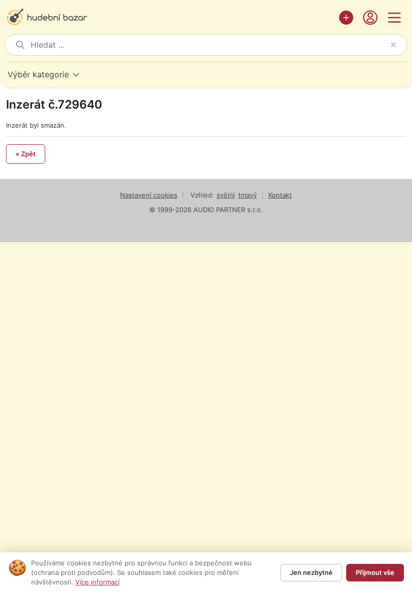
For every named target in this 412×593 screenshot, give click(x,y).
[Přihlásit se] (370, 17)
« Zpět (26, 154)
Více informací (97, 582)
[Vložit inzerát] (346, 17)
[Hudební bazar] (170, 18)
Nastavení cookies (148, 195)
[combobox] (208, 45)
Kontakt (280, 195)
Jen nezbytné (311, 572)
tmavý (247, 195)
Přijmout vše (375, 572)
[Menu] (394, 17)
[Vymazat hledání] (393, 45)
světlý (226, 195)
